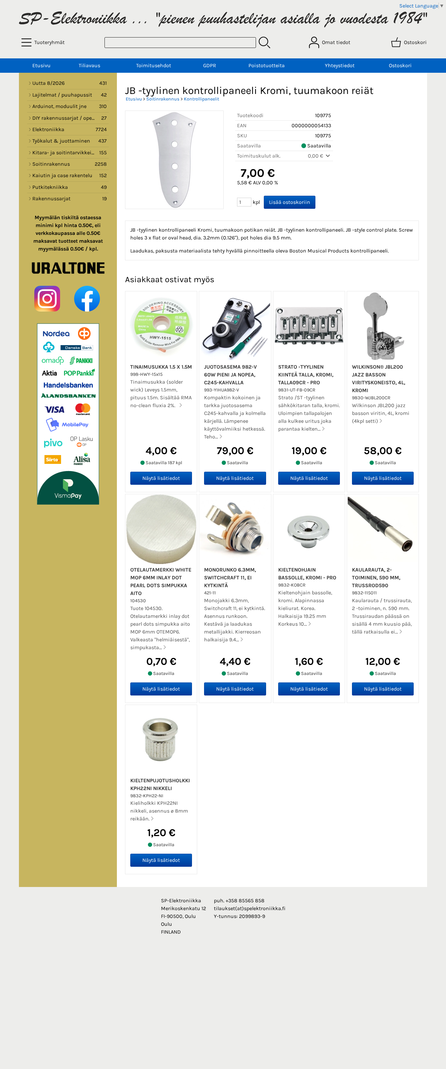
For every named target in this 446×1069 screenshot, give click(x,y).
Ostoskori (400, 65)
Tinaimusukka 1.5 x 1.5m (161, 367)
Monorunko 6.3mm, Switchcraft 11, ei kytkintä (230, 577)
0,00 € (316, 156)
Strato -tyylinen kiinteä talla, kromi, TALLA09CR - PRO (305, 375)
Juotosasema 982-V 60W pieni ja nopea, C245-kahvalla (230, 375)
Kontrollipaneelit (201, 99)
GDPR (209, 65)
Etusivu (41, 65)
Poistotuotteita (266, 65)
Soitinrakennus (163, 99)
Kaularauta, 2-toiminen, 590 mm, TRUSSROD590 (376, 577)
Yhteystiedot (340, 65)
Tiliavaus (89, 65)
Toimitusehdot (153, 65)
